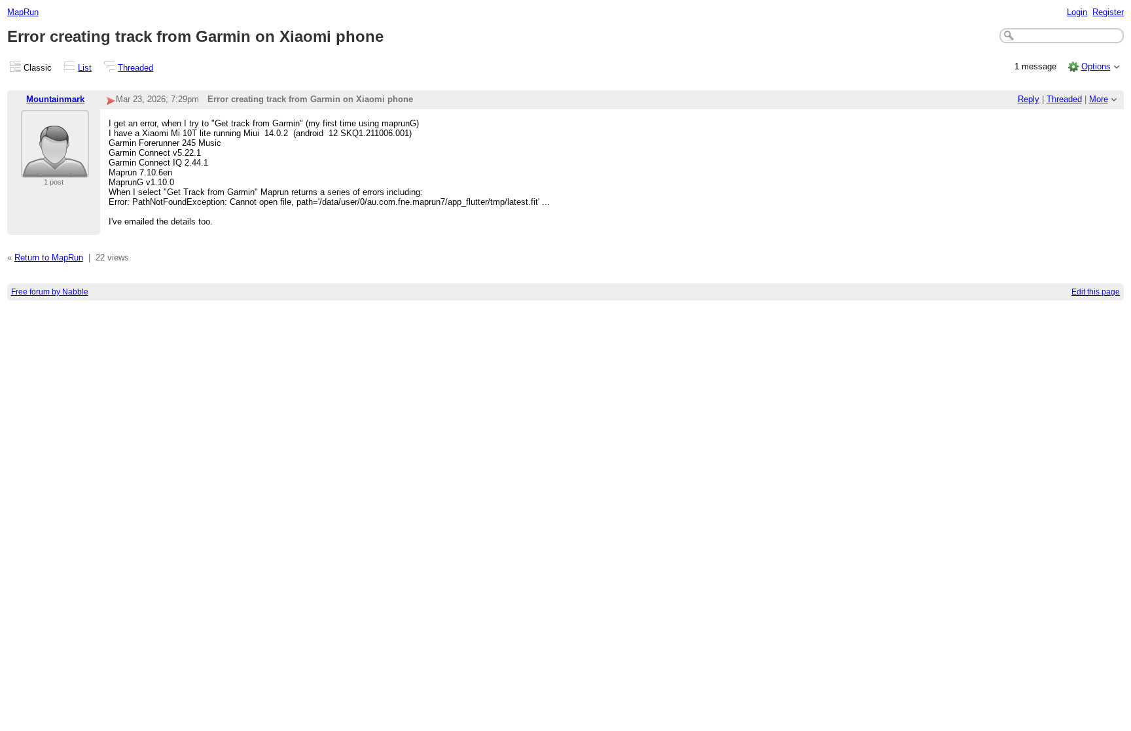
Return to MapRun (48, 257)
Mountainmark (55, 99)
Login (1077, 12)
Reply (1028, 99)
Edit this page (1095, 291)
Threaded (135, 68)
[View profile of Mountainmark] (55, 170)
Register (1108, 12)
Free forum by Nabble (49, 291)
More (1098, 99)
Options (1096, 66)
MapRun (23, 12)
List (85, 68)
